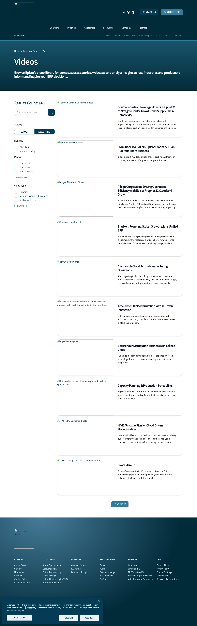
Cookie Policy (31, 607)
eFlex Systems (106, 575)
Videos (168, 35)
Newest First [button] (44, 131)
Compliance (162, 575)
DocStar (103, 579)
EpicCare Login (50, 568)
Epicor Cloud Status (52, 582)
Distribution (25, 147)
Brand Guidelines (22, 582)
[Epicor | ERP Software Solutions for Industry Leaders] (24, 12)
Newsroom (19, 572)
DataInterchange (107, 572)
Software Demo (27, 200)
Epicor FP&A (26, 171)
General (23, 192)
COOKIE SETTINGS (19, 617)
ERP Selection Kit (136, 572)
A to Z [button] (24, 131)
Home (17, 51)
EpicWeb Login (50, 575)
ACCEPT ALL (89, 617)
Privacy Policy (163, 568)
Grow (102, 565)
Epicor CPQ (25, 163)
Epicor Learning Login (53, 572)
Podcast (177, 35)
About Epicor (20, 565)
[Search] (51, 112)
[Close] (98, 601)
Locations (19, 575)
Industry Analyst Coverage (33, 196)
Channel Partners (79, 565)
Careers (17, 568)
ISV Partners (76, 568)
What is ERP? (134, 568)
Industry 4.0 (133, 565)
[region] (52, 611)
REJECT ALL (68, 617)
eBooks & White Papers (142, 35)
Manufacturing (27, 151)
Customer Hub (172, 12)
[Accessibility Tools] (133, 12)
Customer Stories (121, 35)
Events (158, 35)
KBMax (103, 568)
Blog (108, 35)
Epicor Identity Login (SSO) (55, 579)
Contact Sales (20, 579)
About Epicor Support (53, 565)
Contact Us (149, 12)
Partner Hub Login (79, 572)
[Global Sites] (128, 12)
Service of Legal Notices (168, 579)
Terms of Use (163, 565)
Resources (20, 35)
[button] (34, 177)
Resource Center (31, 51)
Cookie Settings (164, 572)
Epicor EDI (25, 167)
